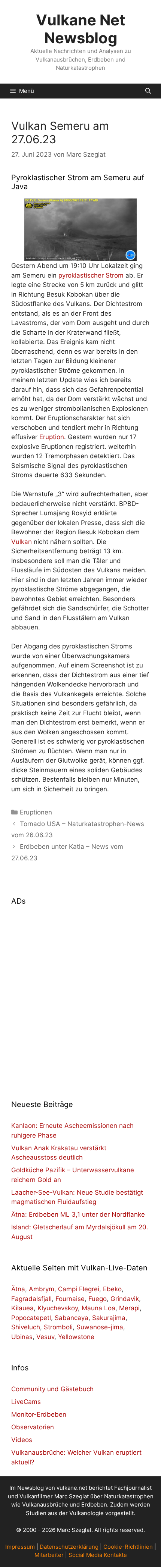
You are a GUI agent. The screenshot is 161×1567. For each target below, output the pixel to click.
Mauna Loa (98, 1308)
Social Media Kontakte (98, 1554)
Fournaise (70, 1298)
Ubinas (22, 1337)
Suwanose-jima (99, 1327)
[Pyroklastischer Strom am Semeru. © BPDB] (80, 230)
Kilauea (22, 1308)
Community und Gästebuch (52, 1389)
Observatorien (32, 1427)
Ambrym (41, 1289)
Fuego (97, 1298)
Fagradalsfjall (31, 1298)
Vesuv (45, 1337)
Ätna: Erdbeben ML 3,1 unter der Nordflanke (78, 1214)
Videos (21, 1440)
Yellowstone (76, 1337)
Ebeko (112, 1289)
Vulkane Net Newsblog (80, 29)
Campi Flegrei (78, 1289)
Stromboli (58, 1327)
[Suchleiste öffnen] (148, 91)
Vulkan (21, 541)
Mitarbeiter (49, 1554)
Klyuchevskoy (57, 1308)
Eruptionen (36, 812)
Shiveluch (25, 1327)
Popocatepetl (31, 1318)
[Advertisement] (80, 998)
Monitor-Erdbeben (38, 1414)
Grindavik (124, 1298)
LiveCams (26, 1401)
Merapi (129, 1308)
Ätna (18, 1289)
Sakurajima (108, 1318)
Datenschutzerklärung (69, 1546)
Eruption (51, 437)
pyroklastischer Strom (91, 275)
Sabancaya (71, 1318)
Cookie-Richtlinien (128, 1546)
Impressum (20, 1546)
